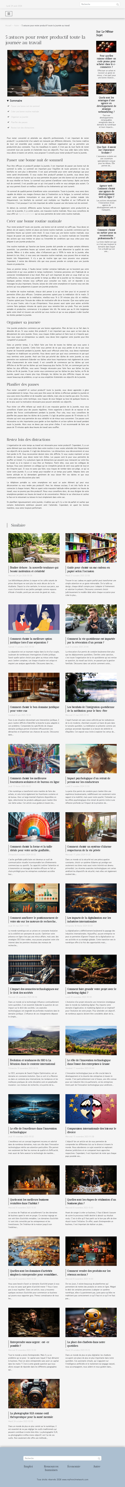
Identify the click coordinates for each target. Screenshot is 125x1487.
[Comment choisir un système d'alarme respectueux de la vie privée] (91, 826)
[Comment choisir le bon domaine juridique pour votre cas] (34, 687)
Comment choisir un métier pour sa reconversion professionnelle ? (106, 234)
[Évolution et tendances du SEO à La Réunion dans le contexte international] (34, 1040)
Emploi (28, 1466)
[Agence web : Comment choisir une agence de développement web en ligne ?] (106, 176)
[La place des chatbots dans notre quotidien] (91, 1322)
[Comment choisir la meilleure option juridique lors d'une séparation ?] (34, 618)
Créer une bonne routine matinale (25, 111)
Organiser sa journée (19, 116)
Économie (74, 1466)
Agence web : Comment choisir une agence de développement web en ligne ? (106, 191)
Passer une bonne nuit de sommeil (25, 106)
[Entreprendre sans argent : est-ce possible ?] (34, 1322)
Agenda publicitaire (26, 213)
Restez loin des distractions (23, 127)
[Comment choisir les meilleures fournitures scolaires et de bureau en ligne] (34, 758)
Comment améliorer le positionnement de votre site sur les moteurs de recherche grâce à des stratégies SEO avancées (34, 921)
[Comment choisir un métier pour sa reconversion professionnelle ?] (106, 221)
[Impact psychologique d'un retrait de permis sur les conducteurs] (91, 758)
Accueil (8, 25)
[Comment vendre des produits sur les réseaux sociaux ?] (91, 1250)
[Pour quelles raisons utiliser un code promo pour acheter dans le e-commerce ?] (106, 46)
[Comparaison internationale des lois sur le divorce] (91, 1108)
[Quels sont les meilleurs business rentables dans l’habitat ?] (34, 1179)
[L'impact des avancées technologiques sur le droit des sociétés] (34, 969)
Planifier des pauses (19, 122)
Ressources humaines (51, 1468)
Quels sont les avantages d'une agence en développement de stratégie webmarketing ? (106, 104)
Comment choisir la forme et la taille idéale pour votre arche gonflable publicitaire (31, 850)
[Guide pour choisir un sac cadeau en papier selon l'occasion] (91, 547)
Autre (16, 25)
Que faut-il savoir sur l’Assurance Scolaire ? (106, 150)
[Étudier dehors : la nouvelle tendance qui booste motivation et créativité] (34, 547)
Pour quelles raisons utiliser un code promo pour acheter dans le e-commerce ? (106, 61)
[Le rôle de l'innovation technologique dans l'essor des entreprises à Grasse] (91, 1040)
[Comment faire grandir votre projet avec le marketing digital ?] (91, 969)
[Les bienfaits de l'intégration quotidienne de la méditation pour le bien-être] (91, 687)
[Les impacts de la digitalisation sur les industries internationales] (91, 897)
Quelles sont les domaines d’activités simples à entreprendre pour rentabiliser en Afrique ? (33, 1274)
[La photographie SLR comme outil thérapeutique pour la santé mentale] (34, 1393)
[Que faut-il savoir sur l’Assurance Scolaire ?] (106, 138)
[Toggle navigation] (8, 13)
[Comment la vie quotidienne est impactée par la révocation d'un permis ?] (91, 618)
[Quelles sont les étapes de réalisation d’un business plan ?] (91, 1179)
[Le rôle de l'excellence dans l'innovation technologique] (34, 1108)
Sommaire (16, 100)
